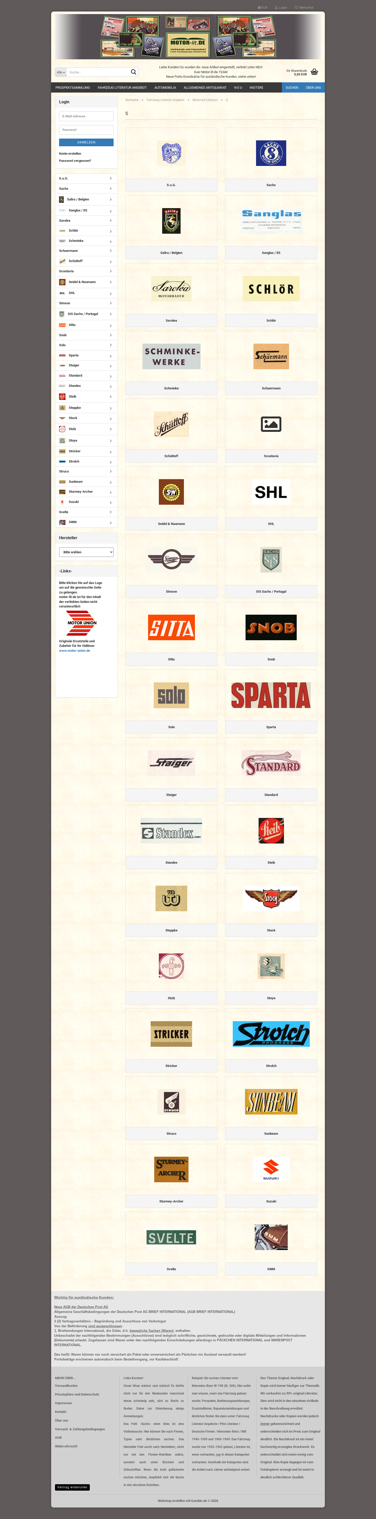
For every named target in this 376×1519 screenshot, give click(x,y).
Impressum (63, 1403)
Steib (72, 396)
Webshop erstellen (171, 1501)
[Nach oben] (362, 1511)
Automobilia (165, 87)
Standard (75, 375)
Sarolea (64, 220)
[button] (262, 8)
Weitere (256, 87)
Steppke (74, 408)
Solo (62, 345)
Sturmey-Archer (80, 491)
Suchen (292, 87)
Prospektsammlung (73, 87)
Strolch (73, 461)
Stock (72, 418)
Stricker (74, 451)
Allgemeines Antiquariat (205, 87)
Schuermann (68, 251)
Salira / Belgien (77, 199)
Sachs (63, 188)
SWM (72, 522)
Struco (64, 471)
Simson (64, 303)
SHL (71, 293)
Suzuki (73, 502)
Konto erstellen (70, 153)
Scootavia (66, 271)
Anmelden (86, 142)
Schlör (73, 230)
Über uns (313, 87)
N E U (238, 87)
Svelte (63, 512)
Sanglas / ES (77, 210)
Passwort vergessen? (75, 161)
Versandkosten (66, 1386)
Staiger (73, 365)
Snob (63, 335)
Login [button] (282, 7)
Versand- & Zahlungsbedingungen (80, 1429)
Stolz (72, 429)
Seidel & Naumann (82, 282)
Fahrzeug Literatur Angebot (122, 87)
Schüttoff (75, 261)
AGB (58, 1437)
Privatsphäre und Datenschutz (77, 1394)
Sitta (71, 325)
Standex (74, 386)
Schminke (75, 241)
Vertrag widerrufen (72, 1487)
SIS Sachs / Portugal (82, 314)
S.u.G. (63, 178)
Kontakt (60, 1412)
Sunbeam (75, 481)
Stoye (72, 440)
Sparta (73, 355)
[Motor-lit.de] (188, 37)
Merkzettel (305, 7)
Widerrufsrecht (66, 1446)
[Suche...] (134, 72)
